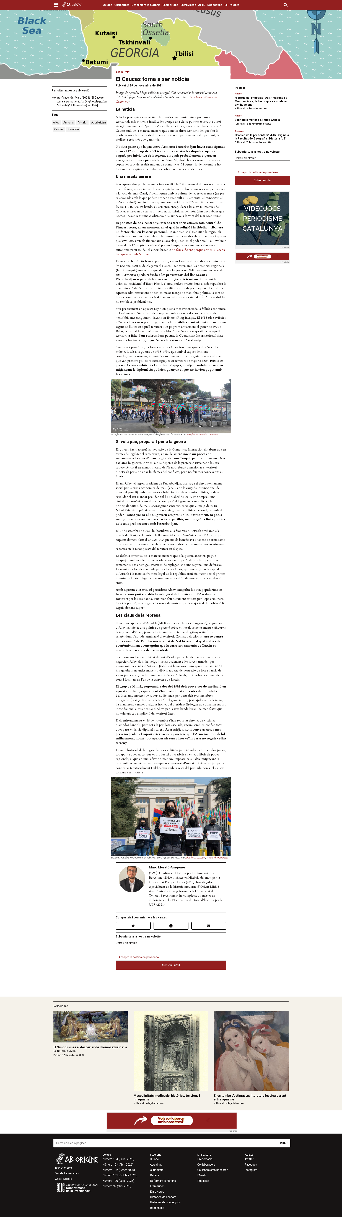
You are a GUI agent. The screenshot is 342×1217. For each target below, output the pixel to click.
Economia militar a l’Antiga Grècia (257, 120)
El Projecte (231, 5)
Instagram (251, 1170)
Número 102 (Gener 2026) (119, 1170)
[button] (56, 5)
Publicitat (203, 1180)
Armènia (68, 122)
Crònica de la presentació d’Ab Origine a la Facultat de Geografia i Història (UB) (262, 136)
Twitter (249, 1159)
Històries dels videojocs (165, 1202)
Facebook (251, 1164)
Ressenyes (214, 5)
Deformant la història (145, 5)
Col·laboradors (206, 1164)
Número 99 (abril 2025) (117, 1186)
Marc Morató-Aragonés (167, 867)
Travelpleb (195, 97)
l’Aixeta (201, 1175)
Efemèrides (170, 5)
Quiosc (107, 5)
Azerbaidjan (98, 122)
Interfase (191, 434)
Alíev (56, 122)
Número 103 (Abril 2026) (118, 1164)
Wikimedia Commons (207, 434)
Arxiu (201, 5)
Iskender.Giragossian (195, 857)
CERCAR (281, 1143)
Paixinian (73, 129)
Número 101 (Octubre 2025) (120, 1175)
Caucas (58, 129)
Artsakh (82, 122)
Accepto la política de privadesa (139, 957)
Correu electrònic (126, 943)
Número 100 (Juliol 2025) (118, 1180)
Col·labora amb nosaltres (212, 1170)
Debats (154, 1175)
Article (238, 94)
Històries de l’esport (163, 1197)
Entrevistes (188, 5)
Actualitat (122, 72)
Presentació (205, 1159)
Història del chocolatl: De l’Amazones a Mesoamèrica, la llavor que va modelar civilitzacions (261, 101)
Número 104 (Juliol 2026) (118, 1159)
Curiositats (121, 5)
